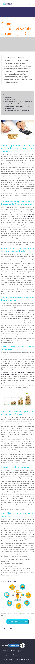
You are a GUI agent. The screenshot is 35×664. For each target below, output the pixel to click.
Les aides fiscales (9, 108)
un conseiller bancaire (17, 310)
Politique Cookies (8, 659)
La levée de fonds (9, 99)
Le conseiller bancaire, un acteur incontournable (18, 102)
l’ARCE (28, 452)
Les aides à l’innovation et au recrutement (16, 111)
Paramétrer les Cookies (23, 659)
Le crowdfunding (9, 97)
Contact (5, 651)
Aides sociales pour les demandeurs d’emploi (17, 106)
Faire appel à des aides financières (14, 104)
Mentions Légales (15, 651)
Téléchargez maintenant (17, 621)
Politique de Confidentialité (11, 655)
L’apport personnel (9, 95)
